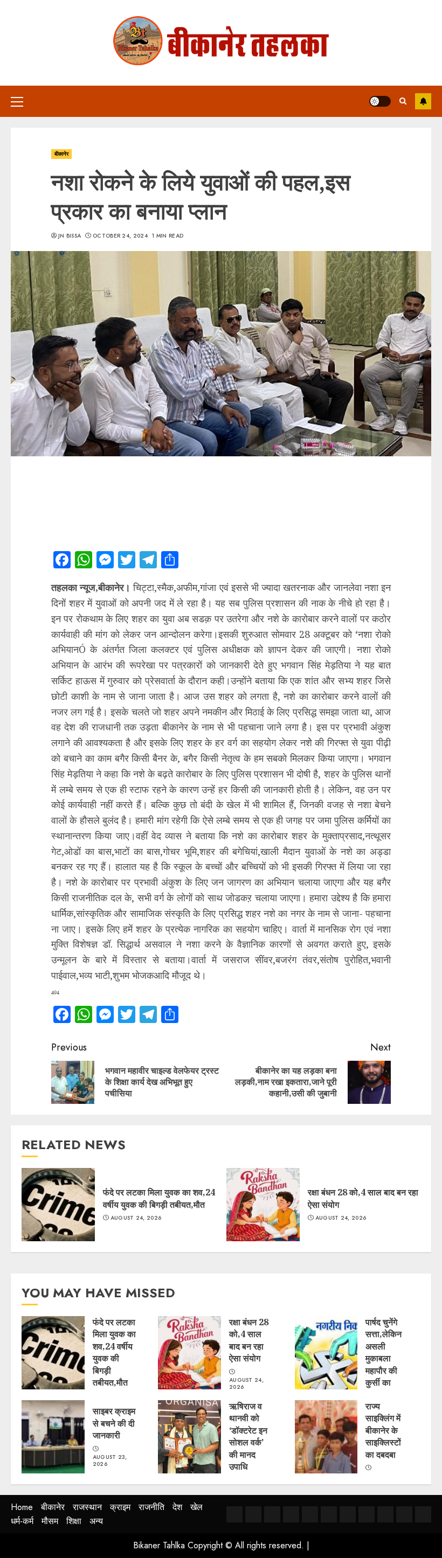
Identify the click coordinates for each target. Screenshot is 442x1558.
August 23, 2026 (110, 1460)
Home (22, 1507)
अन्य (96, 1521)
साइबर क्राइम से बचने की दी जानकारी (114, 1423)
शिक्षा (73, 1521)
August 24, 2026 (136, 1218)
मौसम (50, 1521)
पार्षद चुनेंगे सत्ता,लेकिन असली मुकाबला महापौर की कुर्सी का (383, 1352)
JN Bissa (69, 236)
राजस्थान (87, 1507)
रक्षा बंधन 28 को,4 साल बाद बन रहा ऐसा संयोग (248, 1340)
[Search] (403, 101)
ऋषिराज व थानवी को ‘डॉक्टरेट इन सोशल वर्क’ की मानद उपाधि (248, 1436)
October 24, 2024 (120, 236)
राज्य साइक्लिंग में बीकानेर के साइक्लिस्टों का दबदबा (383, 1430)
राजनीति (151, 1507)
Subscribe (423, 101)
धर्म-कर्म (22, 1521)
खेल (196, 1507)
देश (177, 1507)
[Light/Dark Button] (380, 101)
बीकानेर (61, 154)
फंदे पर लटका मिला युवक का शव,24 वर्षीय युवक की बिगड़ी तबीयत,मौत (159, 1198)
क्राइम (120, 1507)
